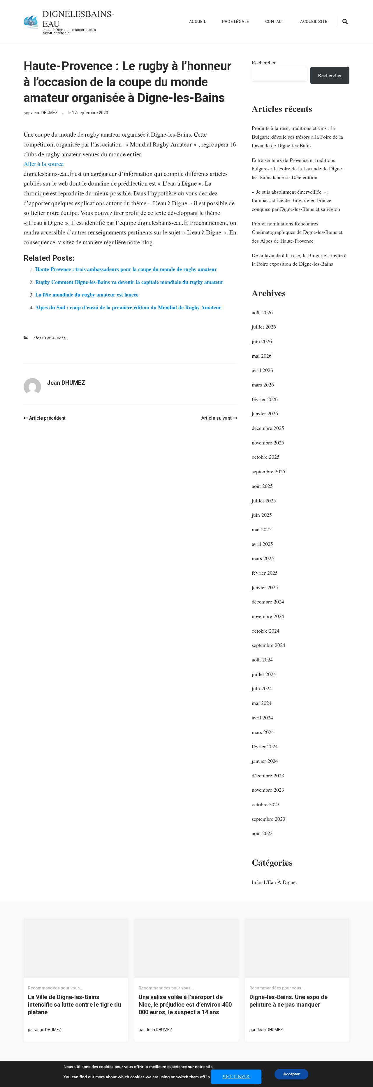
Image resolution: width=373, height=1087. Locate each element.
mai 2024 (262, 702)
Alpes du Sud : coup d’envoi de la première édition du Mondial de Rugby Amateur (128, 307)
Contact (274, 21)
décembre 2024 (268, 601)
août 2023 (262, 833)
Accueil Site (313, 21)
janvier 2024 (265, 760)
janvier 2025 (265, 587)
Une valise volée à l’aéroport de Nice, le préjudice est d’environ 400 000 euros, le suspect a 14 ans (185, 1005)
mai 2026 (262, 355)
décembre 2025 (268, 427)
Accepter (291, 1074)
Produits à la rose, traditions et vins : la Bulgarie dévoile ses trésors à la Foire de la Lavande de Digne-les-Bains (297, 136)
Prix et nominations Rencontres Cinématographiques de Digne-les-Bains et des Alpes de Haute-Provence (297, 232)
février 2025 (265, 572)
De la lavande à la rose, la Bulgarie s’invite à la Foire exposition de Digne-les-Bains (299, 259)
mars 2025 (263, 558)
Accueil (197, 21)
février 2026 (265, 399)
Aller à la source (44, 164)
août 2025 (262, 485)
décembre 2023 (268, 775)
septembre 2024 (268, 644)
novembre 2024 (268, 616)
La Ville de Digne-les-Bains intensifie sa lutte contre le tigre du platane (74, 1005)
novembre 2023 (268, 789)
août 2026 (262, 312)
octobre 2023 (265, 804)
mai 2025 (262, 529)
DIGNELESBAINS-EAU (79, 18)
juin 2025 (262, 514)
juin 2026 (262, 341)
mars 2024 (263, 731)
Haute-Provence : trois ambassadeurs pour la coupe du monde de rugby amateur (126, 269)
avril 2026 (262, 369)
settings (236, 1077)
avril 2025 (262, 543)
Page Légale (235, 21)
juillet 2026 (264, 326)
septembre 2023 (268, 818)
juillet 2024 (264, 673)
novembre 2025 (268, 442)
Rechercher (264, 62)
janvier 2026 (265, 413)
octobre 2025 (265, 456)
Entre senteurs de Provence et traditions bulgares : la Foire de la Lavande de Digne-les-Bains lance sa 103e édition (298, 168)
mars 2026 (263, 384)
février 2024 (265, 746)
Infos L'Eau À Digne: (49, 338)
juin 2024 (262, 688)
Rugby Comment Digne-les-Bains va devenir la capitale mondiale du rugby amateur (129, 282)
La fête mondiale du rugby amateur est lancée (86, 294)
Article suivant (216, 418)
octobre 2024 (265, 630)
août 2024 (262, 659)
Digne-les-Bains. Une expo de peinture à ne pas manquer (288, 1001)
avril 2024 (262, 717)
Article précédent (47, 418)
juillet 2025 (264, 500)
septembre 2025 (268, 471)
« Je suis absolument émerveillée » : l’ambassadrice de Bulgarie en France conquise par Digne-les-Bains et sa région (296, 200)
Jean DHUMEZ (44, 112)
